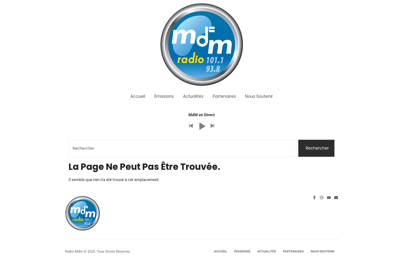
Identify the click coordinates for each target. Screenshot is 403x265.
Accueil (137, 96)
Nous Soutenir (259, 96)
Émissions (164, 96)
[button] (191, 126)
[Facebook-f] (314, 197)
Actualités (193, 96)
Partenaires (224, 96)
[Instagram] (321, 197)
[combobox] (182, 148)
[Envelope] (336, 197)
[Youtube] (329, 197)
